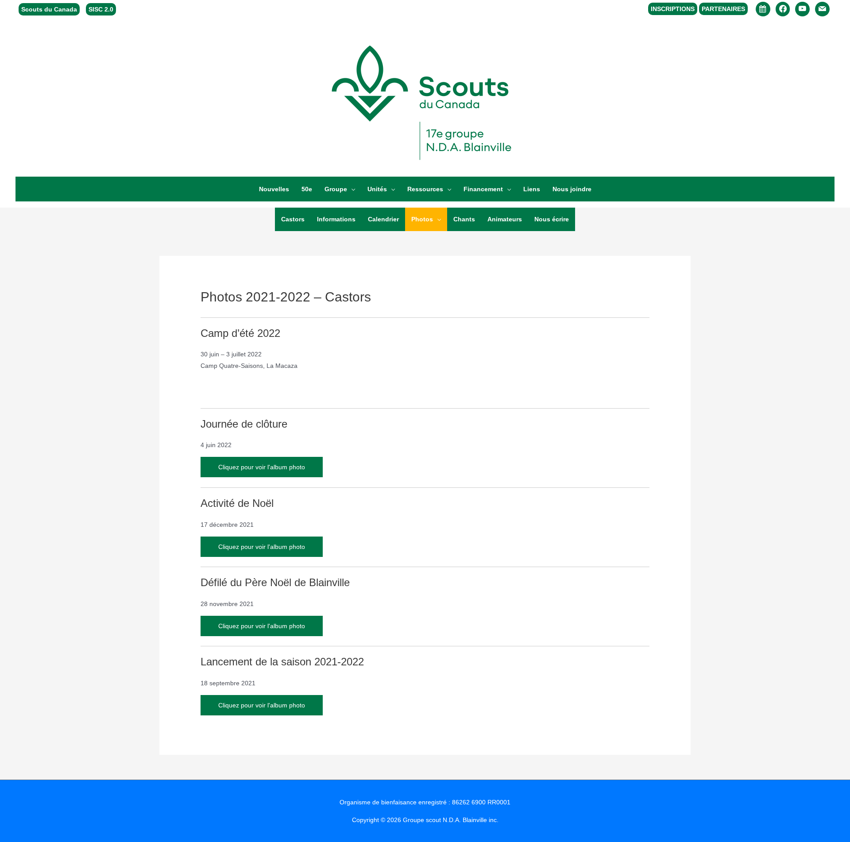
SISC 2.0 (101, 9)
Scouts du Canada (49, 9)
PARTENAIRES (723, 8)
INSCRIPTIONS (673, 8)
